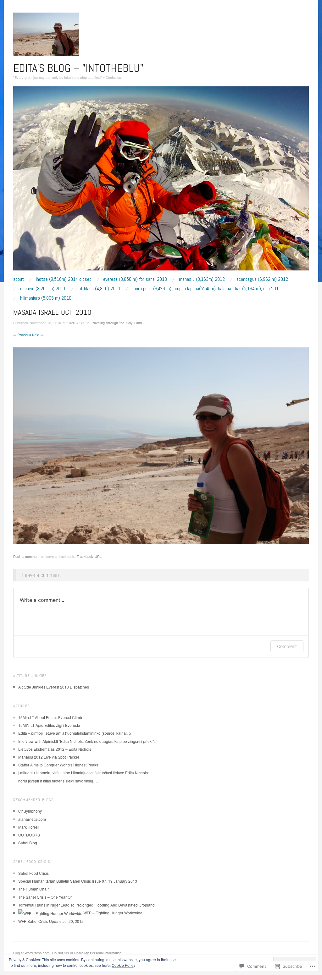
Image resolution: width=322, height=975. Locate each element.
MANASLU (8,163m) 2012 (202, 279)
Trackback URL (89, 556)
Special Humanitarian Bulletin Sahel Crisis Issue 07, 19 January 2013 (77, 881)
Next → (38, 334)
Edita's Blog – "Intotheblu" (78, 68)
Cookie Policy (123, 965)
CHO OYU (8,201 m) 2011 (43, 288)
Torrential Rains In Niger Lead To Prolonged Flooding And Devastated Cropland (86, 904)
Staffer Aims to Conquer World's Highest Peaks (58, 764)
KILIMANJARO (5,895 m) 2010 (45, 298)
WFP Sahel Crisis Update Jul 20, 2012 (51, 921)
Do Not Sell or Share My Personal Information (86, 952)
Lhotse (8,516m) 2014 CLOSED (64, 279)
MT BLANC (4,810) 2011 (98, 288)
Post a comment (26, 556)
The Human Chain (34, 888)
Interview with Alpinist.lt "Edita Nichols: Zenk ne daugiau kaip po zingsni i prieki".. (87, 741)
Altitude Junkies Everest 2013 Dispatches (53, 686)
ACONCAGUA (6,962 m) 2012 (262, 279)
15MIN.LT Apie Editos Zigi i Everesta (49, 725)
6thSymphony (30, 811)
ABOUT (18, 279)
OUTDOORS (29, 834)
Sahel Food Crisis (33, 873)
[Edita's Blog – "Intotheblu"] (161, 180)
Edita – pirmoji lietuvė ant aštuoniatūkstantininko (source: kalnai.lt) (74, 733)
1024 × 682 (76, 322)
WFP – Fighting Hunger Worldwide (112, 912)
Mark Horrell (28, 827)
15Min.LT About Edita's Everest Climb (50, 717)
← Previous (22, 334)
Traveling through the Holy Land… (118, 322)
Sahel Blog (27, 842)
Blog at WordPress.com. (31, 952)
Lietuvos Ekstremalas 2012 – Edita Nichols (54, 749)
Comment (287, 646)
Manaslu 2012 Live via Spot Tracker (48, 757)
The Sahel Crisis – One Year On (45, 897)
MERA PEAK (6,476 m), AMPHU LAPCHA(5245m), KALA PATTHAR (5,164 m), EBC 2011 (206, 288)
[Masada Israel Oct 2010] (161, 445)
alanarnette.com (32, 819)
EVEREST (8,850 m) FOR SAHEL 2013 (135, 279)
